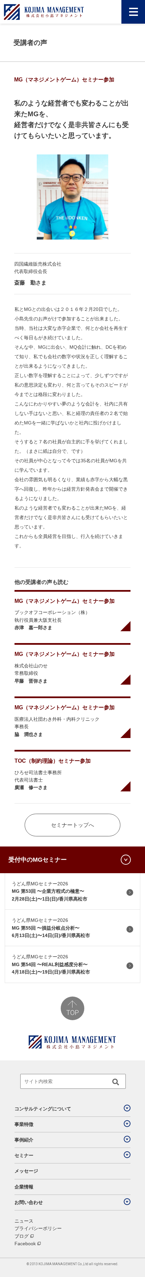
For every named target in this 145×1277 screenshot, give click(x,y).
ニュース (23, 1221)
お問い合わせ (28, 1202)
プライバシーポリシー (38, 1228)
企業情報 (23, 1186)
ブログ (21, 1236)
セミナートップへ (72, 825)
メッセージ (26, 1171)
